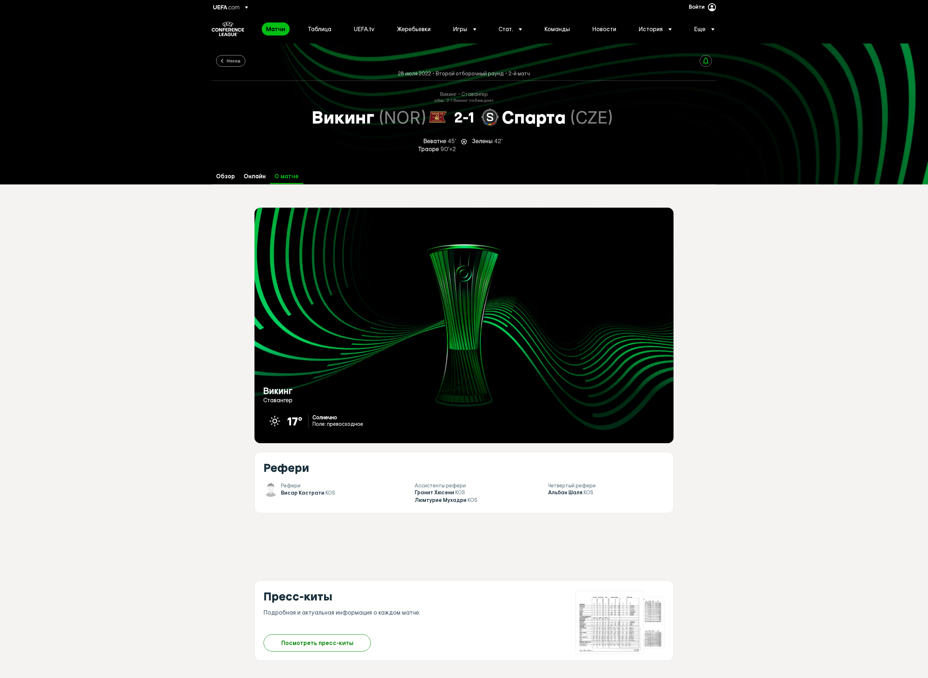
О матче (286, 176)
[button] (464, 29)
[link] (275, 29)
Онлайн (255, 176)
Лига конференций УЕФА (228, 29)
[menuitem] (277, 29)
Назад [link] (234, 60)
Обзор (225, 176)
